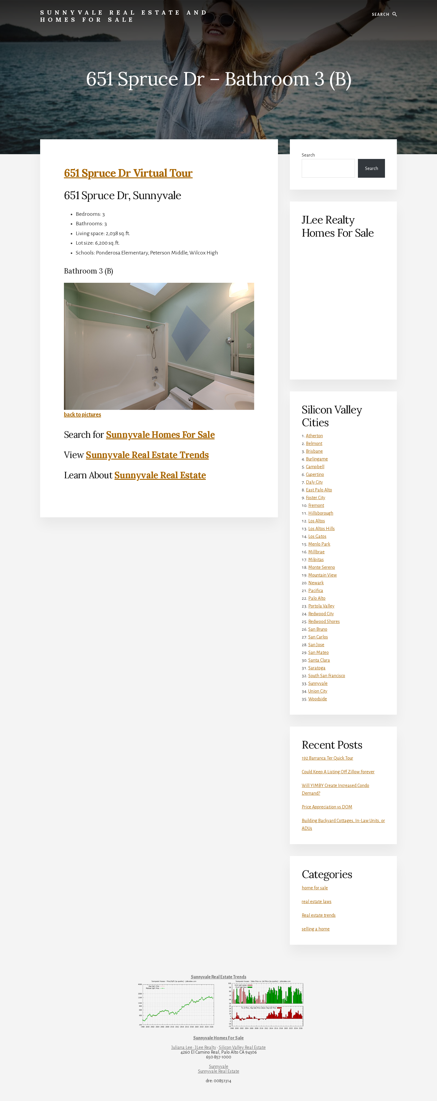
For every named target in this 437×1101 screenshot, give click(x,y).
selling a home (316, 929)
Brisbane (314, 451)
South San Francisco (326, 675)
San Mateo (318, 652)
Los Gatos (317, 536)
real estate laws (316, 901)
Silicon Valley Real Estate (242, 1047)
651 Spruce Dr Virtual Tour (128, 173)
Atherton (314, 435)
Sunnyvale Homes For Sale (160, 434)
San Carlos (318, 637)
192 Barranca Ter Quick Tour (327, 758)
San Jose (316, 644)
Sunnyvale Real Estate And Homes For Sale (124, 16)
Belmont (314, 443)
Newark (316, 582)
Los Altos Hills (321, 528)
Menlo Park (319, 544)
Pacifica (315, 590)
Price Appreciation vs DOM (327, 807)
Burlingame (317, 459)
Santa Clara (319, 660)
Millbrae (316, 551)
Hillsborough (320, 513)
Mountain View (322, 575)
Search (308, 155)
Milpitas (316, 559)
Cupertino (315, 474)
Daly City (314, 482)
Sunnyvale (318, 683)
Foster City (315, 497)
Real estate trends (319, 915)
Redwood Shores (324, 621)
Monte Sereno (321, 567)
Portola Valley (321, 606)
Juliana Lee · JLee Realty (194, 1047)
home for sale (315, 888)
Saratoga (317, 668)
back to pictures (82, 415)
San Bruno (317, 629)
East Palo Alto (319, 490)
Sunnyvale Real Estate (160, 475)
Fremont (316, 505)
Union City (317, 691)
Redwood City (321, 613)
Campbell (315, 466)
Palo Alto (317, 598)
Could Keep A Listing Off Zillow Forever (338, 771)
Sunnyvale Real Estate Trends (147, 454)
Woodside (317, 698)
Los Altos (316, 521)
